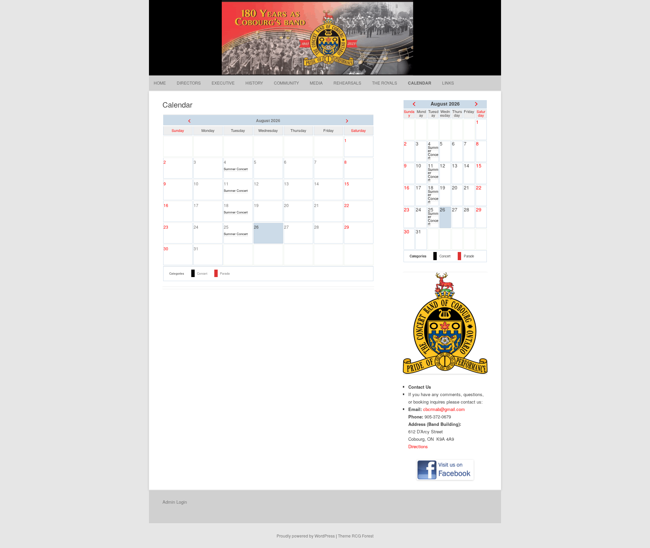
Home (160, 83)
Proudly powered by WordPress (306, 536)
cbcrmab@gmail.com (444, 409)
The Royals (384, 83)
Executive (223, 83)
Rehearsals (347, 83)
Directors (189, 83)
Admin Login (174, 502)
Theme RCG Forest (355, 536)
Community (286, 83)
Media (316, 83)
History (254, 83)
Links (448, 83)
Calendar (419, 83)
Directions (418, 446)
